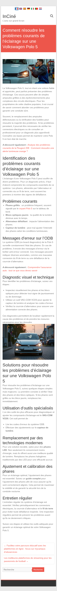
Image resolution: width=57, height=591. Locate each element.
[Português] (36, 9)
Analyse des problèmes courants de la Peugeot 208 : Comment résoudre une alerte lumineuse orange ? (28, 148)
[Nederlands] (40, 9)
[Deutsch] (28, 9)
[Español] (24, 9)
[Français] (16, 9)
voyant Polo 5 (25, 208)
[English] (20, 9)
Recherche (38, 570)
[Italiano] (32, 9)
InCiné (9, 16)
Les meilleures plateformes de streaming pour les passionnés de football (28, 559)
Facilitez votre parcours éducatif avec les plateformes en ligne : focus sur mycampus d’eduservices (25, 548)
